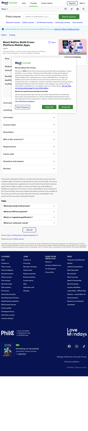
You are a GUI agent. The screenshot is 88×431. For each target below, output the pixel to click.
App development (29, 235)
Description (8, 132)
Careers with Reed (73, 287)
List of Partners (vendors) (25, 101)
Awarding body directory (10, 298)
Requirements (9, 146)
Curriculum (8, 117)
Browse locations (29, 277)
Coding (12, 35)
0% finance (5, 291)
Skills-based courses (8, 305)
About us (48, 262)
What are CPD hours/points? (15, 211)
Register (72, 3)
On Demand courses (45, 22)
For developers (50, 269)
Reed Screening (72, 284)
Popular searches (29, 274)
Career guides (6, 308)
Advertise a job (28, 287)
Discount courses (13, 22)
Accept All (66, 107)
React (20, 235)
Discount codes (6, 284)
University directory (8, 294)
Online (3, 35)
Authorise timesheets (75, 267)
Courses (33, 3)
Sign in (82, 3)
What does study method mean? (17, 206)
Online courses (28, 22)
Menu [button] (4, 9)
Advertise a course (8, 315)
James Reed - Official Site (76, 291)
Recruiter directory (30, 267)
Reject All (49, 107)
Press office (49, 272)
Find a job (26, 263)
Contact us (5, 263)
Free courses (78, 22)
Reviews (7, 168)
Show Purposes (22, 107)
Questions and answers (13, 161)
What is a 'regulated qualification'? (18, 217)
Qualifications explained (10, 301)
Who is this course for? (13, 139)
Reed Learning (72, 277)
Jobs (24, 3)
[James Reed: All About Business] (7, 349)
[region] (44, 85)
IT (37, 235)
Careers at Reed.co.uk (53, 265)
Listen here (22, 354)
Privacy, (84, 357)
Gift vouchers (6, 287)
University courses (62, 22)
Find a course (13, 16)
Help (3, 260)
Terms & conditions (71, 362)
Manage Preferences (65, 357)
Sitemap (26, 291)
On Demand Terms (7, 311)
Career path (8, 154)
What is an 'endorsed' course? (16, 223)
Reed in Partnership (74, 280)
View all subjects (7, 270)
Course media (9, 125)
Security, (77, 357)
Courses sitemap (7, 318)
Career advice (46, 3)
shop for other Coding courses (67, 29)
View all (29, 230)
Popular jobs (27, 270)
